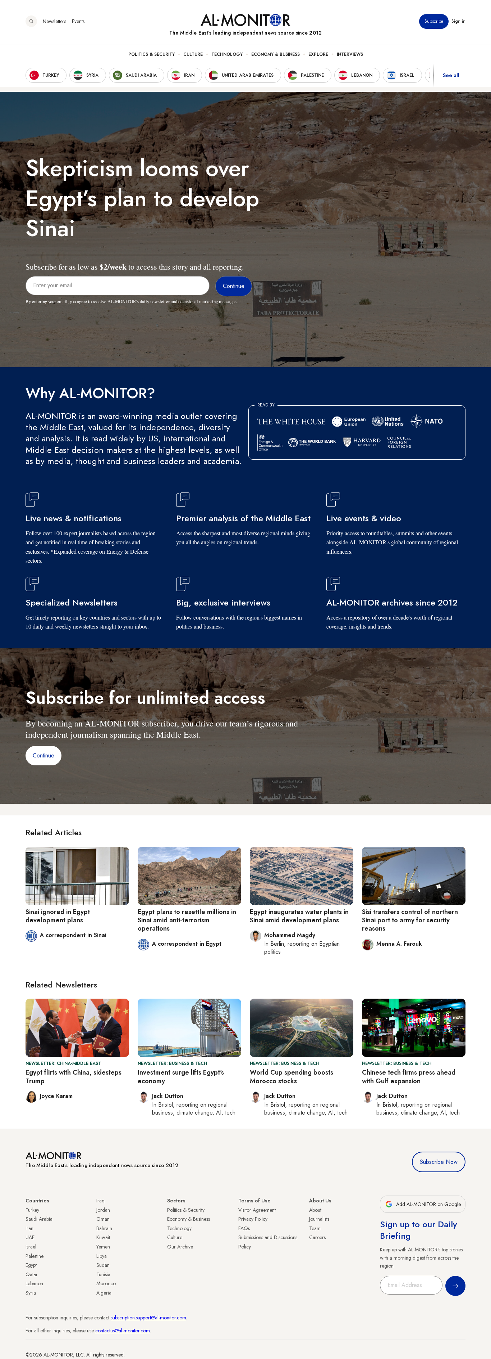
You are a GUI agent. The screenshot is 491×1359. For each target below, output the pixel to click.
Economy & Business (275, 54)
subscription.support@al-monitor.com (148, 1317)
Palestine (34, 1256)
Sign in (458, 21)
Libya (101, 1256)
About (315, 1210)
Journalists (319, 1219)
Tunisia (103, 1274)
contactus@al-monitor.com (122, 1330)
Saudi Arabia (39, 1219)
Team (315, 1228)
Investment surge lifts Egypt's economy (181, 1076)
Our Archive (180, 1246)
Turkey (32, 1210)
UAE (30, 1237)
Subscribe (434, 21)
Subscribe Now (439, 1162)
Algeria (103, 1292)
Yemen (103, 1246)
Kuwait (103, 1237)
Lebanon (34, 1283)
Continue (43, 755)
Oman (103, 1219)
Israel (31, 1246)
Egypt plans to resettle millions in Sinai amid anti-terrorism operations (187, 920)
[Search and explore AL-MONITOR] (31, 21)
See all (451, 75)
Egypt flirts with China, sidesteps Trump (73, 1076)
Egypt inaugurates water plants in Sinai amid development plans (299, 916)
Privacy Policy (252, 1219)
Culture (193, 54)
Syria (31, 1292)
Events (78, 21)
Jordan (103, 1210)
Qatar (32, 1274)
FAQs (244, 1228)
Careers (317, 1237)
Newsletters (54, 21)
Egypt (31, 1265)
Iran (29, 1228)
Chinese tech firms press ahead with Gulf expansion (408, 1076)
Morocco (106, 1283)
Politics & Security (151, 54)
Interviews (350, 54)
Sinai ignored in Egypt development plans (58, 916)
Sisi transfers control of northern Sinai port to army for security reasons (410, 920)
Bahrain (104, 1228)
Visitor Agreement (257, 1210)
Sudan (103, 1265)
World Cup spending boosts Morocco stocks (291, 1076)
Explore (318, 54)
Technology (227, 54)
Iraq (100, 1200)
